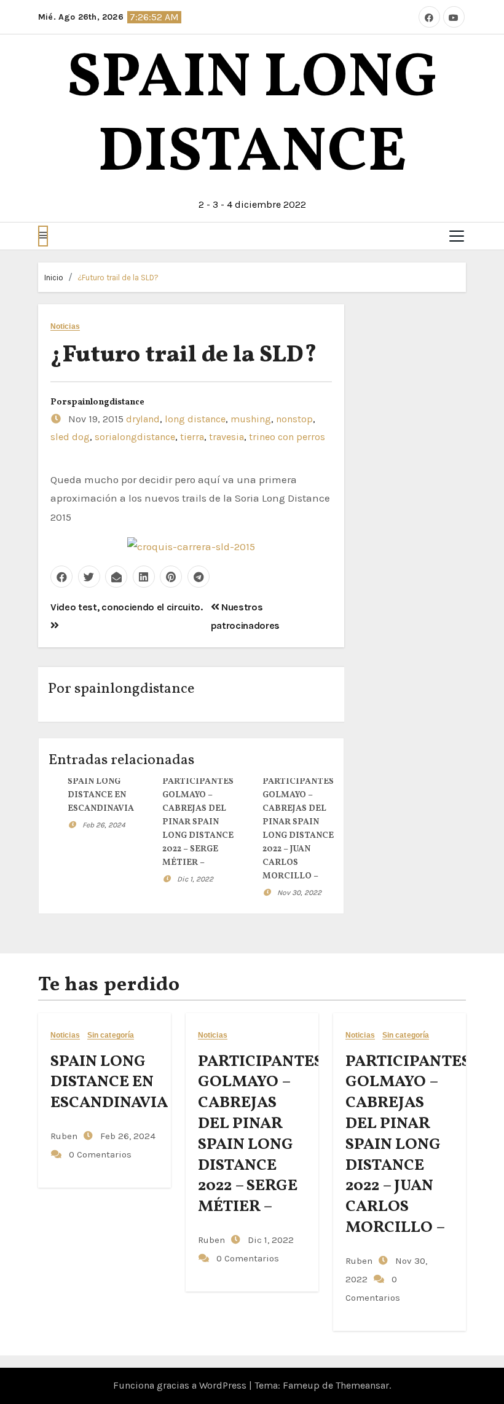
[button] (43, 236)
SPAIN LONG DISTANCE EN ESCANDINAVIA (101, 795)
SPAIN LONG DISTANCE (252, 116)
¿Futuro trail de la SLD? (118, 277)
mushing (250, 419)
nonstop (294, 419)
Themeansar (362, 1385)
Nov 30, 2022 (299, 892)
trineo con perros (287, 437)
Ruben (63, 1136)
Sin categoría (110, 1035)
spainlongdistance (105, 402)
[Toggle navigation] (456, 236)
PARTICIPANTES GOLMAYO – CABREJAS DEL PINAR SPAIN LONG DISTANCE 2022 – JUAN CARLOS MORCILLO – (407, 1145)
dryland (143, 419)
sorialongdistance (135, 437)
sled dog (70, 437)
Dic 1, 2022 (195, 879)
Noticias (65, 327)
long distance (195, 419)
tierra (192, 437)
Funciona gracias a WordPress (181, 1385)
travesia (226, 437)
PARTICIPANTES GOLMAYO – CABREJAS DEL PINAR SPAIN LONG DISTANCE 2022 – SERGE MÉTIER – (198, 822)
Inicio (53, 277)
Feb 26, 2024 (103, 825)
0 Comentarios (100, 1154)
